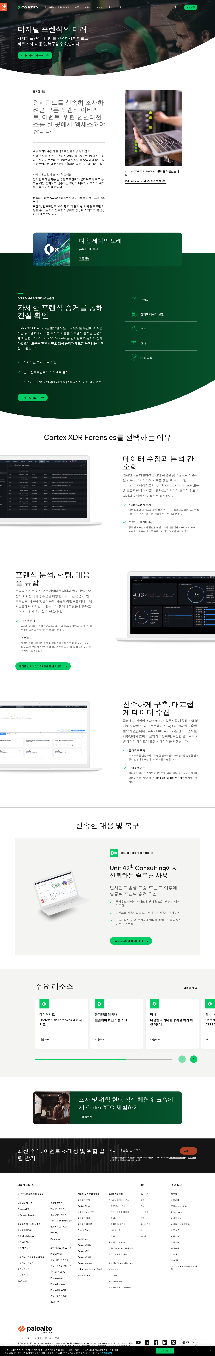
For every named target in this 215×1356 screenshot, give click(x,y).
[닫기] (210, 1350)
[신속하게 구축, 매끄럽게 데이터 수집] (54, 740)
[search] (176, 7)
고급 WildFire (24, 1242)
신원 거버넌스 (115, 1218)
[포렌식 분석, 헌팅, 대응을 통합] (161, 611)
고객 (142, 1218)
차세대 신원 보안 (116, 1194)
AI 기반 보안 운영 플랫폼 (88, 1194)
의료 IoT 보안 (23, 1269)
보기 (208, 1039)
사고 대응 (113, 1275)
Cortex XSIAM (84, 1245)
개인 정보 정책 (106, 1353)
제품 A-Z (175, 1230)
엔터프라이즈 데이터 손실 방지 (31, 1257)
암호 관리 (113, 1236)
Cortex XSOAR (85, 1257)
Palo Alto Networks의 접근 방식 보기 (145, 181)
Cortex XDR (83, 1251)
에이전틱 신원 (115, 1230)
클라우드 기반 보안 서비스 (29, 1224)
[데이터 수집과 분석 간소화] (54, 495)
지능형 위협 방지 (25, 1230)
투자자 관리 (145, 1224)
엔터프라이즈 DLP (58, 1272)
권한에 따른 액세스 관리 (119, 1200)
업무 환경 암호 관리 (117, 1224)
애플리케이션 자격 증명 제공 (121, 1248)
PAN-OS (54, 1233)
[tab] (80, 1059)
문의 (121, 7)
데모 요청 (191, 7)
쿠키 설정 (165, 1350)
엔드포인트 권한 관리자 (119, 1212)
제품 (77, 7)
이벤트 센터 (176, 1218)
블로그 (99, 7)
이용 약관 (192, 1157)
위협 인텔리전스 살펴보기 (120, 1287)
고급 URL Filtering (26, 1236)
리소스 (111, 7)
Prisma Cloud (84, 1230)
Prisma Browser (57, 1284)
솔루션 (88, 7)
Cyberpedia (176, 1212)
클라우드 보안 (84, 1200)
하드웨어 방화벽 (57, 1209)
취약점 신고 (176, 1242)
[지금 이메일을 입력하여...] (143, 1151)
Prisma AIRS (23, 1209)
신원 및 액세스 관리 (117, 1206)
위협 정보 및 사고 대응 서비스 (121, 1263)
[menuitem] (30, 7)
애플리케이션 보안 (86, 1212)
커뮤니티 (175, 1200)
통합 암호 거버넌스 (117, 1242)
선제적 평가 (114, 1269)
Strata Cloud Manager (61, 1221)
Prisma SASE (56, 1254)
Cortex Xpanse (85, 1263)
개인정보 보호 (24, 1338)
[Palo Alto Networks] (28, 7)
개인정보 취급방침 (177, 1157)
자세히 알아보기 (30, 397)
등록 (186, 1151)
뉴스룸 (143, 1236)
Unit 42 (174, 1260)
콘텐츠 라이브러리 (179, 1206)
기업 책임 (144, 1212)
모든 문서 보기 (191, 987)
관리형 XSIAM (84, 1275)
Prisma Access (57, 1278)
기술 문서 (175, 1254)
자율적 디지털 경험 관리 (60, 1266)
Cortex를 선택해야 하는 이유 (56, 7)
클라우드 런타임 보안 (87, 1224)
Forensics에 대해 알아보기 (128, 941)
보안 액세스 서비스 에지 (60, 1248)
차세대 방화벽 (56, 1203)
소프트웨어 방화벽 (58, 1215)
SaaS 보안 (22, 1281)
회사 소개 (144, 1194)
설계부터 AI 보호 (25, 1203)
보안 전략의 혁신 (116, 1281)
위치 (142, 1230)
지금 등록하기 (86, 1116)
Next (193, 1059)
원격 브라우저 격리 (58, 1296)
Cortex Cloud (84, 1206)
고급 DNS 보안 (24, 1248)
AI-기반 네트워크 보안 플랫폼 (30, 1194)
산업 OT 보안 (23, 1275)
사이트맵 (175, 1248)
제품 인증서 (176, 1236)
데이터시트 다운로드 (32, 55)
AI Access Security (27, 1215)
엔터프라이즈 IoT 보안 (27, 1263)
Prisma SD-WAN (58, 1290)
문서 (57, 1338)
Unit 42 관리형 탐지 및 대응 (90, 1269)
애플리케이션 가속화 (59, 1260)
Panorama (55, 1239)
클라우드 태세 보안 (86, 1218)
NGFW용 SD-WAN (58, 1227)
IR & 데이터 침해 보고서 (169, 778)
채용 (142, 1200)
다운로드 (44, 1039)
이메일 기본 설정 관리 (180, 1224)
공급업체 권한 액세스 (118, 1254)
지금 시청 (84, 258)
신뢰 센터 (37, 1338)
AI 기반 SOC (83, 1239)
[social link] (138, 1342)
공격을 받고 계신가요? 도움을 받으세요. (40, 666)
